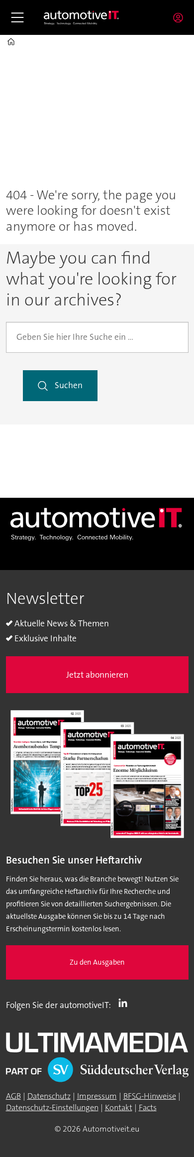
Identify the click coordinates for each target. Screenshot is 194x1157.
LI (125, 1003)
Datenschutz (49, 1096)
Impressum (97, 1096)
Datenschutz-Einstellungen (52, 1107)
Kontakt (118, 1107)
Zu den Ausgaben (97, 962)
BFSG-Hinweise (149, 1096)
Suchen (69, 385)
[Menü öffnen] (17, 17)
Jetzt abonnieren (97, 675)
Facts (148, 1107)
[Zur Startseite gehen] (81, 17)
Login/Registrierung (180, 17)
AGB (13, 1096)
